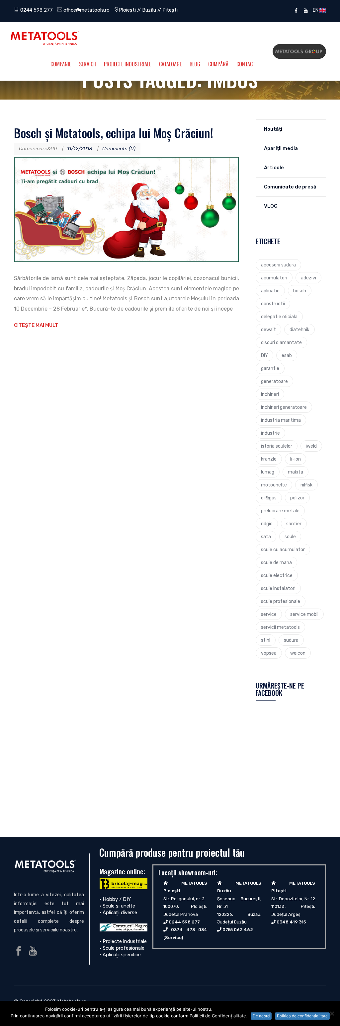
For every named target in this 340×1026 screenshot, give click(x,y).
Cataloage (170, 64)
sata (266, 536)
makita (295, 472)
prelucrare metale (280, 510)
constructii (273, 303)
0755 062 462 (237, 929)
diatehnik (299, 329)
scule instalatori (278, 588)
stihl (265, 640)
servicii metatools (280, 627)
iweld (311, 446)
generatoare (274, 381)
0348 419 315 (291, 921)
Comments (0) (118, 149)
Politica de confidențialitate (302, 1015)
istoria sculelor (276, 446)
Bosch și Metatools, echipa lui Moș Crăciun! (113, 132)
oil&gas (269, 497)
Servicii (87, 64)
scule (290, 536)
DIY (264, 355)
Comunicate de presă (290, 187)
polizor (297, 497)
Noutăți (273, 129)
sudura (291, 640)
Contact (245, 64)
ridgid (267, 523)
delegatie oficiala (279, 316)
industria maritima (281, 420)
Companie (60, 64)
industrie (270, 433)
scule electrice (277, 575)
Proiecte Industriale (127, 64)
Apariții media (281, 148)
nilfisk (306, 484)
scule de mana (276, 562)
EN (315, 10)
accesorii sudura (278, 264)
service (269, 614)
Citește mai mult (36, 325)
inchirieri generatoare (284, 407)
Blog (195, 64)
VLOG (271, 206)
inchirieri (270, 394)
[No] (331, 1013)
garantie (270, 368)
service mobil (304, 614)
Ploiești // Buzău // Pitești (148, 10)
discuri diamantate (281, 342)
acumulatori (274, 277)
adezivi (308, 277)
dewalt (268, 329)
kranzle (269, 459)
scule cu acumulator (283, 549)
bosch (299, 290)
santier (293, 523)
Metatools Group (299, 51)
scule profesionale (280, 601)
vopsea (269, 653)
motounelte (274, 484)
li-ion (295, 459)
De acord (261, 1015)
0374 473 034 (189, 929)
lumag (267, 472)
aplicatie (270, 290)
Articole (274, 168)
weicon (297, 653)
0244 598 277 (36, 10)
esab (287, 355)
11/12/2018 (79, 149)
